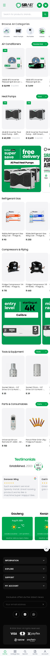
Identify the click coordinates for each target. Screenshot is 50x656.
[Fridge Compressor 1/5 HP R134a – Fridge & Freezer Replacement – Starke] (37, 267)
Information (12, 560)
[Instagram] (25, 614)
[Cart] (45, 5)
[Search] (45, 14)
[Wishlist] (39, 5)
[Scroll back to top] (46, 548)
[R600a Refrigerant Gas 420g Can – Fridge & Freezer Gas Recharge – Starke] (13, 216)
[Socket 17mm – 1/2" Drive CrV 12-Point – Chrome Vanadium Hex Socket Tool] (37, 370)
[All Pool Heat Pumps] (21, 169)
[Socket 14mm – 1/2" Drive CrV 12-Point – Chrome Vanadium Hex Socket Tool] (13, 370)
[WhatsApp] (33, 614)
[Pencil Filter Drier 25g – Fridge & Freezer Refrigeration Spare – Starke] (37, 422)
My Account (12, 586)
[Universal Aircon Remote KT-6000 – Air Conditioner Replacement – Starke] (13, 422)
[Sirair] (24, 5)
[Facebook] (16, 614)
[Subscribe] (43, 604)
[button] (4, 5)
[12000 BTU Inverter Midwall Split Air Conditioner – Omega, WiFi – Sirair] (37, 62)
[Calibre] (21, 321)
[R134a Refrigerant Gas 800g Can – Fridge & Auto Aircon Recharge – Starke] (37, 216)
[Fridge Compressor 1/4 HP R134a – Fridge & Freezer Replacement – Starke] (13, 267)
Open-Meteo (24, 538)
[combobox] (22, 14)
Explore (9, 569)
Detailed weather (11, 534)
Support (9, 577)
